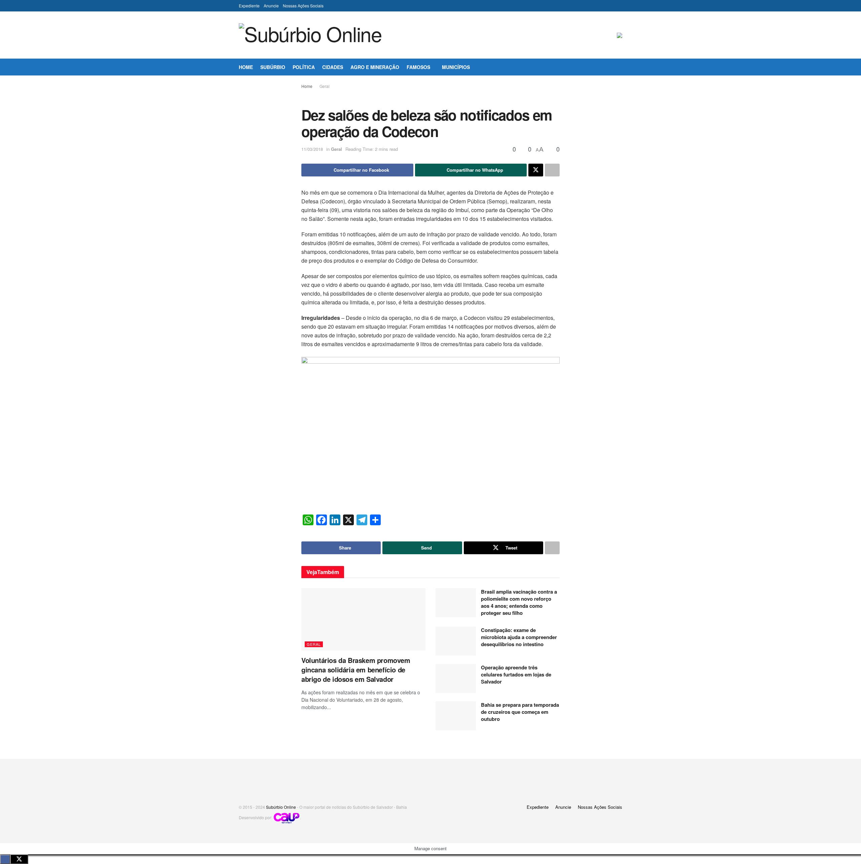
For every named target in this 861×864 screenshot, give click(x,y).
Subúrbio (272, 67)
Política (304, 67)
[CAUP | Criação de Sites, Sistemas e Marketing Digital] (286, 817)
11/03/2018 (312, 149)
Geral (325, 86)
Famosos (418, 67)
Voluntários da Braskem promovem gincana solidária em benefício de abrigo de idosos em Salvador (355, 669)
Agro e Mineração (374, 67)
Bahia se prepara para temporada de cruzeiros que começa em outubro (520, 712)
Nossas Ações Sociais (303, 5)
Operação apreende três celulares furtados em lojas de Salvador (516, 674)
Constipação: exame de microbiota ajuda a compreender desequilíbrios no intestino (519, 637)
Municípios (456, 67)
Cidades (332, 67)
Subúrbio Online (281, 807)
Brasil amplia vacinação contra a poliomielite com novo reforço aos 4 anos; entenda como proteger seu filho (519, 602)
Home (246, 67)
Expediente (249, 5)
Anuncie (271, 5)
